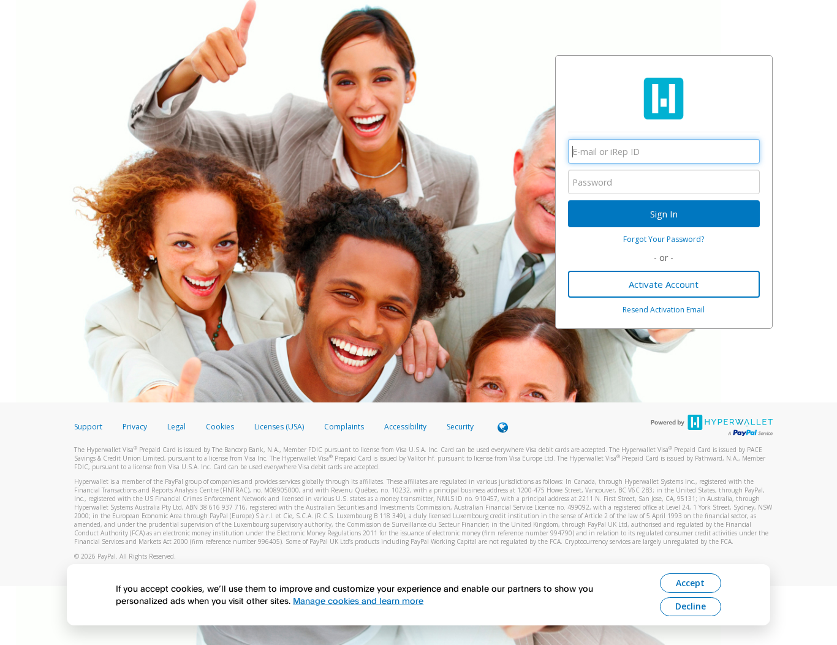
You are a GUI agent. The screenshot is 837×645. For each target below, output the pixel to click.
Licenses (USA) (280, 426)
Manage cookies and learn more (358, 600)
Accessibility (405, 426)
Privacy (135, 426)
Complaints (345, 426)
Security (460, 426)
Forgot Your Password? (663, 239)
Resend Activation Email (664, 309)
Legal (176, 426)
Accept (690, 583)
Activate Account (664, 284)
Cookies (220, 426)
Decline (690, 606)
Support (88, 426)
